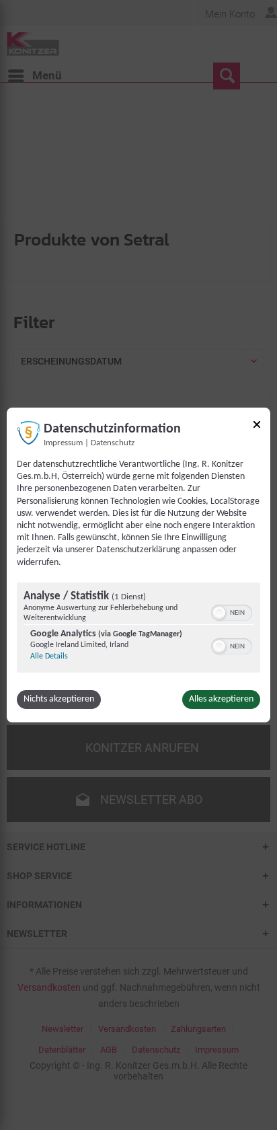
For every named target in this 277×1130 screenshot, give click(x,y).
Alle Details (49, 656)
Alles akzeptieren (221, 699)
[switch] (231, 611)
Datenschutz (112, 443)
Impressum (63, 443)
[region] (138, 629)
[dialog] (138, 565)
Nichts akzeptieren (59, 699)
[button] (219, 613)
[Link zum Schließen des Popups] (256, 427)
